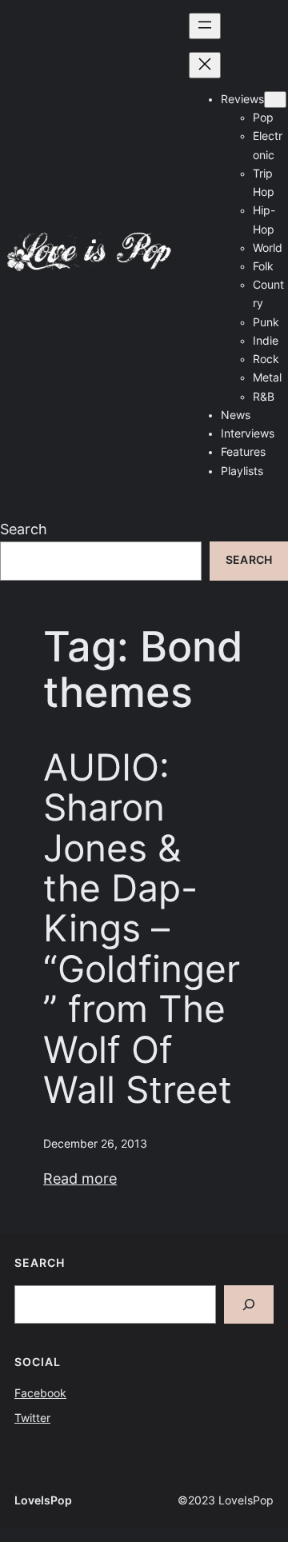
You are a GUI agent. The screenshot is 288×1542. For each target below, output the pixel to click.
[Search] (249, 1304)
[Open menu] (205, 26)
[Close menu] (205, 65)
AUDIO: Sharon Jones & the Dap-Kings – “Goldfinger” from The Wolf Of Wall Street (141, 929)
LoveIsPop (43, 1500)
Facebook (40, 1393)
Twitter (32, 1418)
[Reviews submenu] (275, 99)
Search (23, 529)
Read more (80, 1178)
